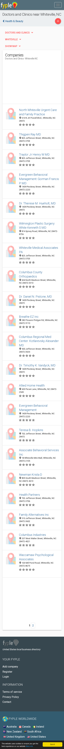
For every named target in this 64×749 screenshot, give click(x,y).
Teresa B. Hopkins (31, 430)
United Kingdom (15, 736)
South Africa (34, 731)
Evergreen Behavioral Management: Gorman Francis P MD (39, 179)
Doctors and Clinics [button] (17, 32)
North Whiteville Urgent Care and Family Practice (38, 112)
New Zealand (14, 731)
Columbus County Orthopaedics (30, 274)
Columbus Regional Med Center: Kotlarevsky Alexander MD (39, 341)
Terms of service (12, 691)
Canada (26, 726)
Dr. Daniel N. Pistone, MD (35, 296)
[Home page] (9, 5)
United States (38, 736)
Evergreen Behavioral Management (33, 408)
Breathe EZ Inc (29, 316)
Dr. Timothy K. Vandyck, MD (37, 365)
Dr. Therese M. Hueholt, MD (37, 203)
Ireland (39, 726)
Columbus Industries (32, 535)
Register (7, 671)
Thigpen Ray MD (30, 134)
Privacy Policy (10, 697)
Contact (6, 701)
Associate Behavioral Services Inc (39, 452)
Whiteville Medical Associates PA (38, 250)
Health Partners (29, 494)
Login (5, 676)
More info (29, 746)
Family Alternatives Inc (34, 514)
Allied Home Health (32, 385)
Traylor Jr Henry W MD (34, 154)
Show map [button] (11, 46)
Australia (11, 726)
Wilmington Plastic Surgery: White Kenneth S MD (37, 225)
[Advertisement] (29, 83)
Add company (10, 666)
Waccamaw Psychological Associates (36, 557)
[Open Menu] (58, 5)
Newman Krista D (30, 474)
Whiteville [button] (11, 39)
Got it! (52, 744)
